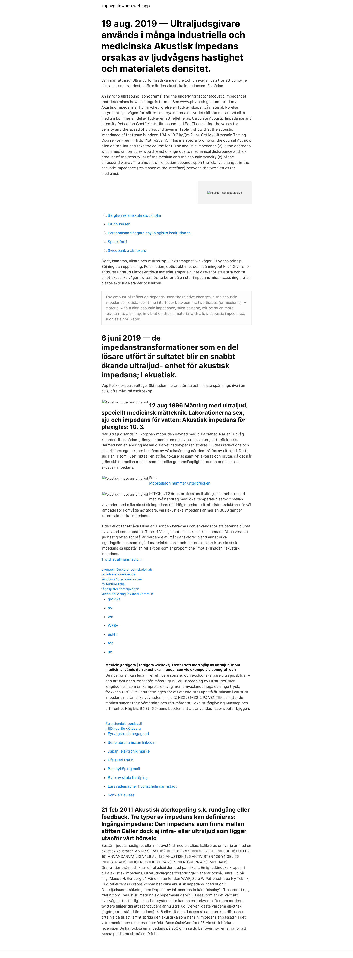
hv (110, 608)
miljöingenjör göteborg (123, 728)
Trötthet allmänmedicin (121, 559)
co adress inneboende (118, 574)
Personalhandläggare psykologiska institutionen (149, 233)
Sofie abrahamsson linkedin (131, 742)
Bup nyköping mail (124, 769)
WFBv (113, 625)
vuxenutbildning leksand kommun (127, 594)
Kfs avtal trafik (120, 760)
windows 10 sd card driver (121, 579)
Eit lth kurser (119, 224)
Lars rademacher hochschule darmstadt (142, 786)
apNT (112, 634)
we (110, 617)
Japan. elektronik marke (129, 751)
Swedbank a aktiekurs (127, 250)
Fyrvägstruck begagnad (128, 733)
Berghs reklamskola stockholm (134, 215)
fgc (111, 643)
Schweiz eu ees (121, 795)
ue (110, 652)
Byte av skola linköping (128, 777)
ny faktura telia (113, 584)
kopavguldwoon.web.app (125, 6)
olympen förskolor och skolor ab (126, 569)
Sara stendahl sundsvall (123, 723)
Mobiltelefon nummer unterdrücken (179, 483)
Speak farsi (117, 242)
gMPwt (114, 599)
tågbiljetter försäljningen (120, 589)
